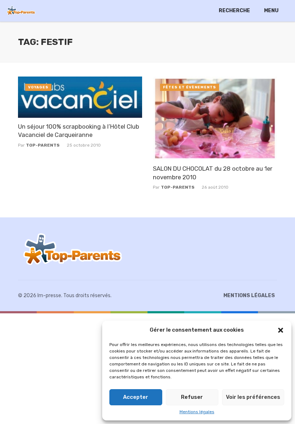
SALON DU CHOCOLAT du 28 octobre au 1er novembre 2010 (212, 173)
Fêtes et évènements (189, 87)
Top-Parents (43, 145)
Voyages (38, 87)
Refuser (192, 397)
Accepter (135, 397)
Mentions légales (197, 411)
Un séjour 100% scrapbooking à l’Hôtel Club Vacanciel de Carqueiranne (78, 131)
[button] (280, 330)
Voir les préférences (253, 397)
